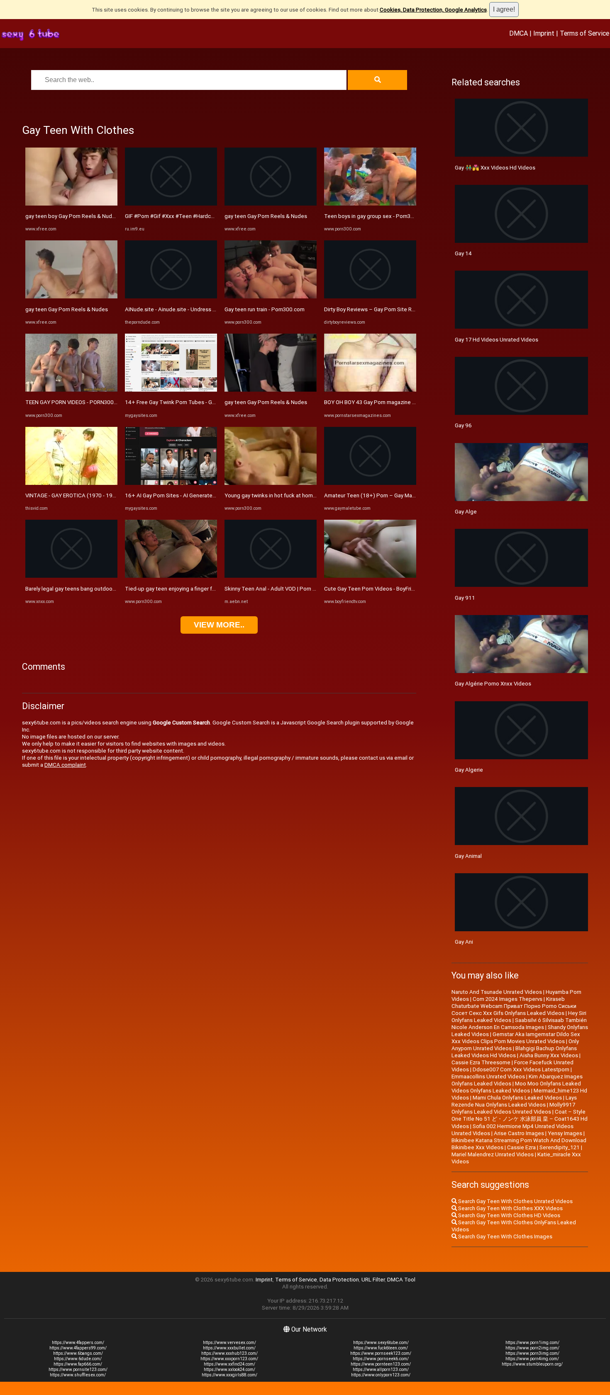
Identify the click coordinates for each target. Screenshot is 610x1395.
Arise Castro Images (519, 1133)
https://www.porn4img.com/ (532, 1358)
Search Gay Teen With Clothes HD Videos (508, 1215)
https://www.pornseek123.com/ (380, 1353)
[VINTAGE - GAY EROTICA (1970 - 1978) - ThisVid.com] (71, 483)
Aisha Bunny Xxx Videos (549, 1055)
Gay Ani (464, 941)
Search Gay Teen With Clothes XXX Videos (510, 1208)
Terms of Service (584, 33)
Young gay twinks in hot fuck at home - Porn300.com (289, 495)
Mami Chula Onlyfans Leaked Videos (517, 1097)
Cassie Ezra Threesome (480, 1062)
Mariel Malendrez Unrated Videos (492, 1154)
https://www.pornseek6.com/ (381, 1358)
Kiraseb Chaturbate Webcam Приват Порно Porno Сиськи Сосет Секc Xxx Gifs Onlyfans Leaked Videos (513, 1006)
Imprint (543, 33)
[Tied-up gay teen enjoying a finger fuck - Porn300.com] (171, 575)
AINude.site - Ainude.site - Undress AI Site (177, 309)
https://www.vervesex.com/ (229, 1342)
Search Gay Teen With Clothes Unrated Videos (515, 1201)
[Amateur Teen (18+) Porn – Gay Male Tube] (370, 483)
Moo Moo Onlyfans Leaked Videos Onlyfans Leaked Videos (516, 1087)
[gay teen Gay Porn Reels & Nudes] (71, 296)
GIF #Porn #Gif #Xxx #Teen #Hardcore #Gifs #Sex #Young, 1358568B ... (213, 216)
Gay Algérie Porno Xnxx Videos (493, 683)
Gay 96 (463, 425)
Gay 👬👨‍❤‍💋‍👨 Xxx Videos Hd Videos (495, 167)
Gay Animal (468, 856)
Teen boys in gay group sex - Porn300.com (376, 216)
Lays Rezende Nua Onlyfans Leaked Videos (514, 1101)
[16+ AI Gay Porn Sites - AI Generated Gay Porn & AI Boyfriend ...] (171, 483)
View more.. (219, 624)
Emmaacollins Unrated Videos (488, 1076)
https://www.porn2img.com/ (532, 1348)
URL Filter (373, 1279)
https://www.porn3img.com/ (532, 1353)
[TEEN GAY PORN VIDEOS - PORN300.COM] (71, 389)
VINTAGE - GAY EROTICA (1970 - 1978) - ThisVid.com (90, 495)
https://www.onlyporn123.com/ (380, 1375)
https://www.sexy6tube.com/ (381, 1342)
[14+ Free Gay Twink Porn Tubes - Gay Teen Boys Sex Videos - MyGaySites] (171, 389)
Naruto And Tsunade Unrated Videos (496, 991)
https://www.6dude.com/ (78, 1358)
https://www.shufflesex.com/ (78, 1375)
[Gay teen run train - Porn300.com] (270, 296)
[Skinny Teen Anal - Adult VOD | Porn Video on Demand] (270, 575)
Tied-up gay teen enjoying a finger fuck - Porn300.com (191, 588)
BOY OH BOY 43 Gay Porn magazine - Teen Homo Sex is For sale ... (405, 402)
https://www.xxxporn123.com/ (229, 1358)
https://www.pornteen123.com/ (381, 1364)
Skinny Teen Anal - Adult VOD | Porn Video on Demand (290, 588)
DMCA (518, 33)
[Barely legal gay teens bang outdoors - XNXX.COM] (71, 575)
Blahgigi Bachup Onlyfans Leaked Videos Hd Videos (514, 1052)
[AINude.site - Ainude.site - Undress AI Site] (171, 296)
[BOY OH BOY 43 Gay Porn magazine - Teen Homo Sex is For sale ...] (370, 389)
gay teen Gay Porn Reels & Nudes (66, 309)
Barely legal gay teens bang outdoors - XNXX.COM (86, 588)
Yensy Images (565, 1133)
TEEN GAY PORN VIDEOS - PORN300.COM (76, 402)
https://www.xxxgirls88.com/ (229, 1375)
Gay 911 (465, 597)
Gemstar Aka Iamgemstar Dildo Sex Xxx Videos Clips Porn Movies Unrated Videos (515, 1038)
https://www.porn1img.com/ (532, 1342)
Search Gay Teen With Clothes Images (504, 1236)
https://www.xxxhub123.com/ (229, 1353)
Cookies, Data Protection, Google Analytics (433, 9)
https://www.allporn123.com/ (381, 1369)
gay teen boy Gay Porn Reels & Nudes (71, 216)
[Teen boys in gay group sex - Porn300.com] (370, 203)
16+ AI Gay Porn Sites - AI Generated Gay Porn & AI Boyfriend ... (202, 495)
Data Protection (339, 1279)
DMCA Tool (401, 1279)
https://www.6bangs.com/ (78, 1353)
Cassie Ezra (521, 1147)
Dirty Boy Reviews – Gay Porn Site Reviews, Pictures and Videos (402, 309)
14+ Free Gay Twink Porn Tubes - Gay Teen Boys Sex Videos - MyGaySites (216, 402)
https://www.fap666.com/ (78, 1364)
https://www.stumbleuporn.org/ (532, 1364)
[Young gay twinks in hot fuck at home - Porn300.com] (270, 483)
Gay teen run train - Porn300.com (264, 309)
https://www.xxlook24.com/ (229, 1369)
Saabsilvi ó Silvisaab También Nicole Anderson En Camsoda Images (519, 1024)
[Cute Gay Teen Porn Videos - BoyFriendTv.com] (370, 575)
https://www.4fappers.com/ (78, 1342)
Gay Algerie (469, 769)
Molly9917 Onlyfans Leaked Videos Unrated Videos (513, 1108)
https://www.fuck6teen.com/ (381, 1348)
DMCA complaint (65, 764)
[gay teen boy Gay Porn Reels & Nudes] (71, 203)
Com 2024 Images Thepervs (507, 999)
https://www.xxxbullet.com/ (229, 1348)
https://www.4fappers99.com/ (78, 1348)
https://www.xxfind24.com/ (229, 1364)
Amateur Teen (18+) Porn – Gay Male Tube (377, 495)
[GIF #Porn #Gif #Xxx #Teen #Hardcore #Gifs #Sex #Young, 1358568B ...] (171, 203)
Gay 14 (463, 253)
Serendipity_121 (559, 1147)
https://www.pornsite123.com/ (78, 1369)
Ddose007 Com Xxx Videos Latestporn (521, 1069)
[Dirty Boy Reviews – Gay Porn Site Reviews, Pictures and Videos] (370, 296)
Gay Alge (466, 511)
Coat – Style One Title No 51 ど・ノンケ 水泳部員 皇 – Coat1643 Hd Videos (519, 1119)
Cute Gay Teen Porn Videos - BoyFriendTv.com (381, 588)
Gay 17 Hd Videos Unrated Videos (496, 339)
